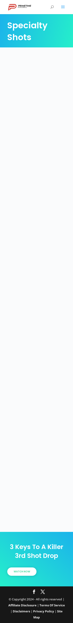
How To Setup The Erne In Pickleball (36, 478)
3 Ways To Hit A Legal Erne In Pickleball (31, 382)
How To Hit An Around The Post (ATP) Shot (33, 288)
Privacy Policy (43, 611)
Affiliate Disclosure (22, 605)
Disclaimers (21, 611)
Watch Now (22, 571)
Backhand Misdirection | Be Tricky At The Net (35, 194)
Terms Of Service (52, 605)
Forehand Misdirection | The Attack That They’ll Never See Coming (36, 101)
